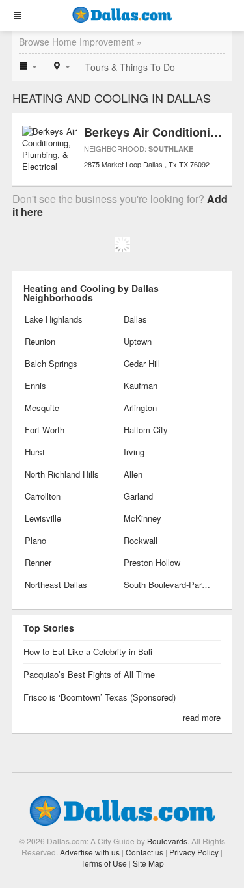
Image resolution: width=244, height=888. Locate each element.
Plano (35, 540)
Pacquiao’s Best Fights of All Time (89, 674)
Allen (133, 474)
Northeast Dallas (56, 584)
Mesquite (42, 407)
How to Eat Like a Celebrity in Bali (87, 651)
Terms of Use (104, 862)
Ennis (35, 385)
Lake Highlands (54, 319)
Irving (134, 452)
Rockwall (140, 540)
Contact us (144, 851)
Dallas (135, 319)
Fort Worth (44, 430)
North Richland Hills (62, 474)
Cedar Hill (142, 363)
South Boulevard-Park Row (167, 584)
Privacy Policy (194, 851)
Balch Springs (51, 363)
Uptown (138, 341)
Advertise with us (90, 851)
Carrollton (43, 496)
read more (202, 717)
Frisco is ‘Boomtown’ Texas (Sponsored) (99, 697)
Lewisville (43, 518)
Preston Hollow (152, 562)
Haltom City (146, 430)
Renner (38, 562)
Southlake (170, 149)
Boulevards (167, 840)
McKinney (142, 518)
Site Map (148, 862)
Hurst (35, 452)
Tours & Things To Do (130, 67)
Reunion (40, 341)
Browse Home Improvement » (80, 41)
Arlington (140, 407)
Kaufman (140, 385)
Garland (138, 496)
